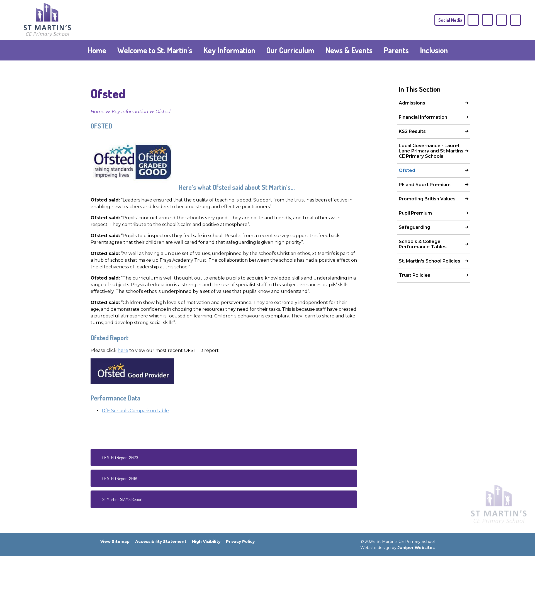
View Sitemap (115, 541)
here (123, 350)
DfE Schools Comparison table (135, 410)
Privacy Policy (240, 541)
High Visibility (206, 541)
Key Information (130, 111)
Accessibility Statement (160, 541)
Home (97, 111)
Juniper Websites (416, 547)
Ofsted (163, 111)
